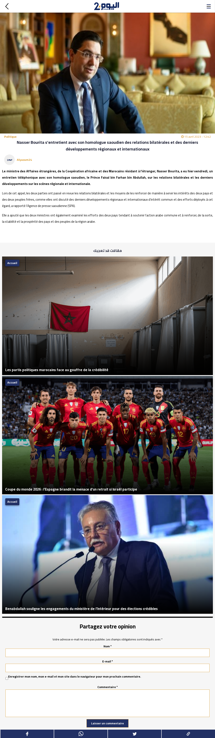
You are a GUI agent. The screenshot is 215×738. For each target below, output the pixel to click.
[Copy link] (188, 734)
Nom (108, 646)
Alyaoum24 (24, 159)
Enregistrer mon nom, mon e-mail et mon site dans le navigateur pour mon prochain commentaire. (74, 676)
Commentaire (107, 687)
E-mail (107, 661)
